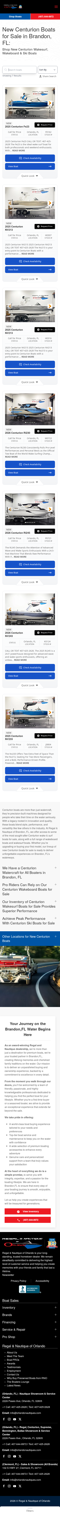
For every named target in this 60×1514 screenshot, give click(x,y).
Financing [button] (8, 1322)
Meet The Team (15, 1356)
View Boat (13, 166)
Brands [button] (7, 1315)
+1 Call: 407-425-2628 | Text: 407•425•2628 (26, 1407)
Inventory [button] (8, 1307)
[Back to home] (13, 7)
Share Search (49, 76)
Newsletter (8, 1275)
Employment (14, 1370)
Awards (11, 1363)
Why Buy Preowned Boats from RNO (27, 1378)
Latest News (13, 1385)
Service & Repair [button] (13, 1329)
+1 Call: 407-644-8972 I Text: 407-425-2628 (26, 1444)
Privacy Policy (18, 1281)
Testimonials (14, 1367)
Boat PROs (13, 1359)
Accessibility (42, 1281)
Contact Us (13, 1374)
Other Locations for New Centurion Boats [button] (26, 938)
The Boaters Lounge (18, 1381)
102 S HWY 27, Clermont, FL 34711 (22, 1468)
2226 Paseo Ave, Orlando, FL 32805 (22, 1401)
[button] (56, 7)
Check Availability (32, 158)
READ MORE (18, 150)
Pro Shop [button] (8, 1337)
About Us (12, 1352)
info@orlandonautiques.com (25, 1413)
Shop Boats (15, 16)
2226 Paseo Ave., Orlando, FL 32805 (22, 1438)
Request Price (46, 125)
